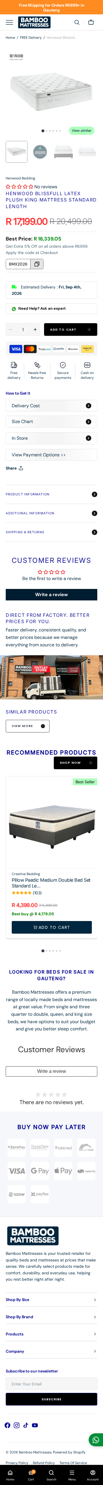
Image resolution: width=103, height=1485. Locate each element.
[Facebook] (26, 482)
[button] (77, 22)
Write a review (51, 595)
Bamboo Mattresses (35, 1452)
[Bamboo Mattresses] (34, 22)
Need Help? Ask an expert (41, 308)
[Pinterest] (36, 482)
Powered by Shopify (69, 1452)
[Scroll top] (96, 1478)
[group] (51, 858)
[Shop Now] (51, 7)
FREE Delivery (31, 37)
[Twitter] (15, 482)
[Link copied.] (47, 482)
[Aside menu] (11, 22)
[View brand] (86, 1148)
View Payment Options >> (39, 455)
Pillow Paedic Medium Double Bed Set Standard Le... (51, 883)
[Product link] (52, 857)
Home (10, 37)
